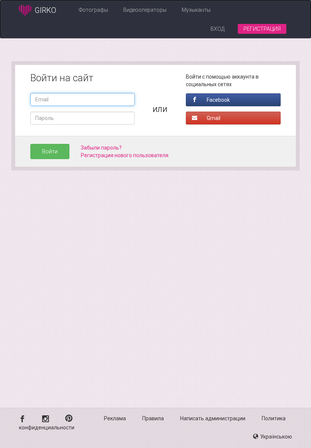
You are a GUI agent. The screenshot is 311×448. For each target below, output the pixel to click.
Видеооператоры (144, 10)
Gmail (213, 118)
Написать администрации (212, 418)
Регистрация (262, 29)
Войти (50, 151)
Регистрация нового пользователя (124, 155)
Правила (153, 418)
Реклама (115, 418)
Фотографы (93, 10)
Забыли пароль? (101, 148)
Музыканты (196, 10)
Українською (276, 437)
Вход (217, 29)
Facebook (218, 100)
